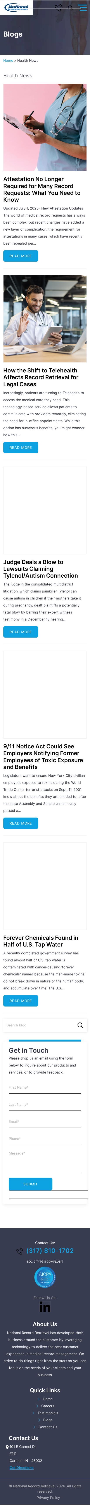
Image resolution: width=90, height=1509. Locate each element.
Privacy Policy (48, 1497)
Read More (21, 256)
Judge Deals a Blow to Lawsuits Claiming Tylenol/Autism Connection (40, 569)
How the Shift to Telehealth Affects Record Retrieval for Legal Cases (40, 377)
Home (8, 60)
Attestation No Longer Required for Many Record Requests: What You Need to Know (42, 189)
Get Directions (22, 1468)
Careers (47, 1406)
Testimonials (48, 1413)
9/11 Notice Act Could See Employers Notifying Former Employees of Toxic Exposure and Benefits (43, 756)
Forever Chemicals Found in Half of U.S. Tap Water (40, 941)
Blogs (47, 1420)
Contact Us (47, 1427)
